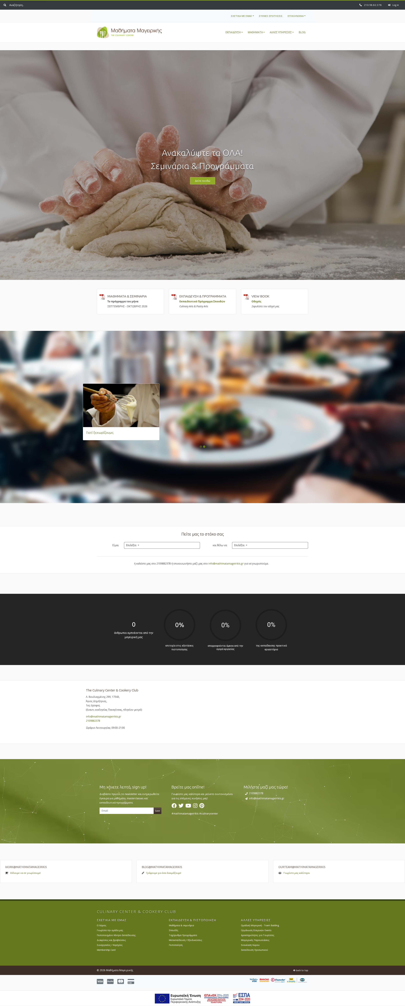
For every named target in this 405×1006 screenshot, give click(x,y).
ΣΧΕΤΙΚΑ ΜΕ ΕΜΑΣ (241, 15)
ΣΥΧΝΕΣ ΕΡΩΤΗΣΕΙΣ (271, 15)
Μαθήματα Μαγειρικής (129, 32)
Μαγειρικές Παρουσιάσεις (255, 940)
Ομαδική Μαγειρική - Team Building (260, 925)
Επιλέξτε (131, 545)
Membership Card (106, 949)
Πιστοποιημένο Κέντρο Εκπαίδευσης (116, 935)
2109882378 (372, 4)
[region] (202, 801)
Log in (395, 4)
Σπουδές (173, 930)
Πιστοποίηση (176, 944)
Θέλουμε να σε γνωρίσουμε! (25, 872)
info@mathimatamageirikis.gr (226, 563)
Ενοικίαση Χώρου (250, 944)
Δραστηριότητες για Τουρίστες (257, 935)
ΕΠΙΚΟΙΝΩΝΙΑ (296, 15)
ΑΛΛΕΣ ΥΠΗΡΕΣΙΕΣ (281, 32)
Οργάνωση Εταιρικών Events (256, 930)
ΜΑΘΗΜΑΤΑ (255, 32)
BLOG (302, 32)
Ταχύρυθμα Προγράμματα (183, 935)
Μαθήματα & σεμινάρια (181, 925)
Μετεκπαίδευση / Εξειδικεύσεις (185, 940)
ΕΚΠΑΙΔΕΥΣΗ (233, 32)
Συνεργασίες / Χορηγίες (110, 944)
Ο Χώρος (101, 925)
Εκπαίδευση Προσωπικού (254, 949)
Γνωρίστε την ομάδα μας (110, 930)
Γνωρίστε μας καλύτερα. (296, 872)
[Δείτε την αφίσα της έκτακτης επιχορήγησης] (203, 998)
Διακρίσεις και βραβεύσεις (111, 940)
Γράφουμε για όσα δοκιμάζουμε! (163, 872)
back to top (301, 970)
